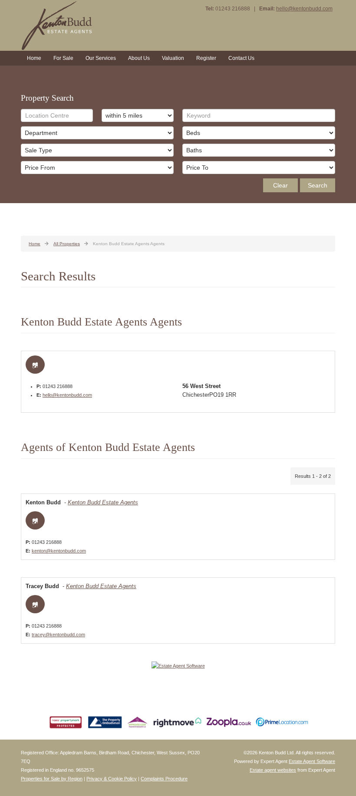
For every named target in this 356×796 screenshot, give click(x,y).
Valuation (173, 58)
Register (206, 58)
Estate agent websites (273, 770)
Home (34, 58)
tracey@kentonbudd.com (58, 634)
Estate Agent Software (312, 761)
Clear (280, 185)
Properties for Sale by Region (51, 778)
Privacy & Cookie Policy (111, 778)
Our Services (101, 58)
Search (317, 185)
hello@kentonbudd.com (304, 8)
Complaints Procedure (164, 778)
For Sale (63, 58)
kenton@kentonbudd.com (59, 550)
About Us (139, 58)
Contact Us (241, 58)
